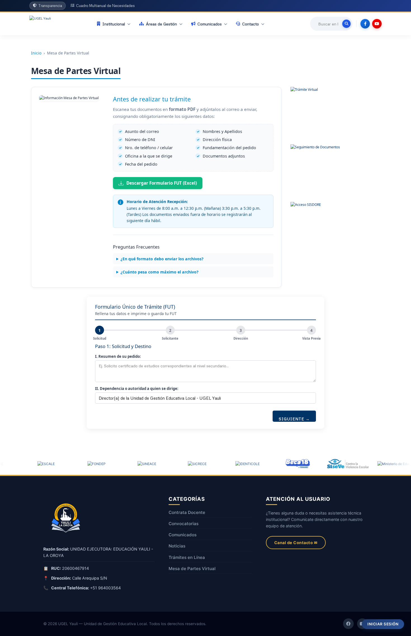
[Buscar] (346, 24)
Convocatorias (184, 523)
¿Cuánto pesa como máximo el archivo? (160, 272)
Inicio (36, 53)
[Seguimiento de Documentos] (317, 170)
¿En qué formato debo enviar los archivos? (162, 258)
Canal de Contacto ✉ (296, 542)
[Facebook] (365, 23)
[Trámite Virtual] (317, 113)
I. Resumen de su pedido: (118, 356)
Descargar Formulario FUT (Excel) (161, 183)
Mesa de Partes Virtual (192, 568)
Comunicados (183, 534)
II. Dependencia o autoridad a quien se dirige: (136, 388)
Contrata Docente (187, 512)
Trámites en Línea (187, 557)
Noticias (177, 546)
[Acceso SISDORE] (317, 228)
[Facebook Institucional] (348, 623)
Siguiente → (294, 418)
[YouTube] (377, 23)
